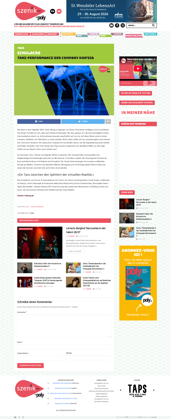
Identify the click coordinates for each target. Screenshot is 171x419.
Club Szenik (38, 34)
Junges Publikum (133, 36)
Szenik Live (21, 34)
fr (52, 11)
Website (69, 353)
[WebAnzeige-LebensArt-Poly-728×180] (111, 11)
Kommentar (22, 312)
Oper (79, 36)
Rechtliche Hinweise (102, 388)
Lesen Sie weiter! (74, 251)
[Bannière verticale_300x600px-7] (138, 283)
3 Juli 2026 (97, 289)
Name (20, 342)
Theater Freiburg (37, 207)
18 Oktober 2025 (22, 213)
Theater (93, 34)
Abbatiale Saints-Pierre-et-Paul (65, 398)
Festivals (150, 34)
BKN (126, 417)
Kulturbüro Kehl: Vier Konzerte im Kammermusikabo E (47, 265)
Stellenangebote (101, 394)
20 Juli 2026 (49, 286)
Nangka (154, 417)
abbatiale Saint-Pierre (62, 388)
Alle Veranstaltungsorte (66, 410)
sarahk (71, 236)
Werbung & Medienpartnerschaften (101, 391)
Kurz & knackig (25, 229)
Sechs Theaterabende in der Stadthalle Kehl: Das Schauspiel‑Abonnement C (94, 266)
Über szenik (102, 386)
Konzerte (67, 34)
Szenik (140, 417)
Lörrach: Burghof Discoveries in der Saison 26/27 (86, 230)
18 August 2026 (82, 236)
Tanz (103, 36)
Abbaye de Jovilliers (62, 403)
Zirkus (118, 34)
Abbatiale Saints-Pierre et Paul (60, 393)
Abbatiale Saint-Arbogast (62, 383)
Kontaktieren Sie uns (101, 383)
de (59, 11)
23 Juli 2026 (98, 272)
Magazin (52, 34)
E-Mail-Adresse (23, 353)
